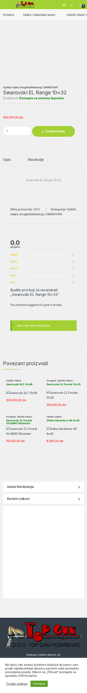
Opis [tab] (7, 160)
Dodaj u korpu (55, 131)
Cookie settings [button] (17, 684)
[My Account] (73, 4)
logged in (33, 305)
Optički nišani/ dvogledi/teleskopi (22, 87)
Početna (8, 14)
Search (65, 4)
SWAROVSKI (50, 87)
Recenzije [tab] (36, 160)
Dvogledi (51, 380)
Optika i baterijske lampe (39, 14)
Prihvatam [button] (39, 683)
